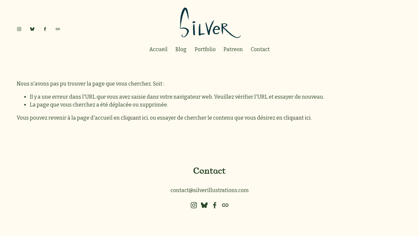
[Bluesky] (32, 29)
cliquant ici (134, 118)
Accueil (158, 49)
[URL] (57, 29)
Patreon (233, 49)
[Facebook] (45, 29)
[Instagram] (19, 29)
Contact (260, 49)
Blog (181, 49)
